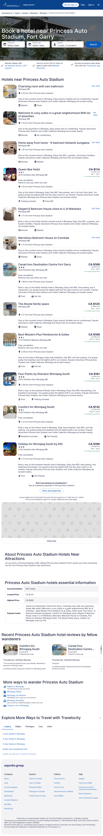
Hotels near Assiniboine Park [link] (15, 749)
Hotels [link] (17, 13)
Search (93, 44)
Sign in (91, 5)
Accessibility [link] (58, 796)
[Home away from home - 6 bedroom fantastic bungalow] (51, 152)
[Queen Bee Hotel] (51, 185)
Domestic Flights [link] (35, 787)
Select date (13, 45)
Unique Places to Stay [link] (37, 796)
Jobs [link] (6, 783)
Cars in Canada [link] (35, 783)
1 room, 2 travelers (66, 45)
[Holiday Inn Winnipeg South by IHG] (51, 460)
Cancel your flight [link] (85, 783)
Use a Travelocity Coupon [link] (88, 798)
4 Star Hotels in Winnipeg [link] (14, 739)
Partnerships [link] (9, 791)
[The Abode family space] (51, 315)
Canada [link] (25, 13)
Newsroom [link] (8, 796)
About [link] (6, 779)
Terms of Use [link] (59, 787)
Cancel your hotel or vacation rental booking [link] (87, 788)
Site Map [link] (7, 804)
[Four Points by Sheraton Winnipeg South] (51, 386)
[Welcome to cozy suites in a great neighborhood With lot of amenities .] (51, 124)
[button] (51, 717)
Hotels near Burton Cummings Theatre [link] (19, 754)
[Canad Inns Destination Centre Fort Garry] (51, 280)
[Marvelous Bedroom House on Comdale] (51, 247)
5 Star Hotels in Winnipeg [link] (14, 744)
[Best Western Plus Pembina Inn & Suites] (51, 350)
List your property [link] (10, 787)
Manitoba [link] (33, 13)
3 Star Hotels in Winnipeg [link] (14, 734)
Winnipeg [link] (43, 13)
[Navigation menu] (98, 5)
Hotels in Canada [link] (35, 779)
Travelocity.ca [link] (7, 13)
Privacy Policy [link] (59, 779)
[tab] (7, 726)
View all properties (51, 490)
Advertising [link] (8, 809)
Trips (83, 5)
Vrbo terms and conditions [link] (63, 791)
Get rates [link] (96, 86)
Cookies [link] (57, 783)
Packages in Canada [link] (37, 791)
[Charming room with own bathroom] (51, 95)
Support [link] (82, 779)
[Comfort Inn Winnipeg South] (51, 421)
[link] (51, 687)
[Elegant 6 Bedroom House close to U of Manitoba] (51, 219)
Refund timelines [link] (85, 794)
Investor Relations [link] (11, 800)
